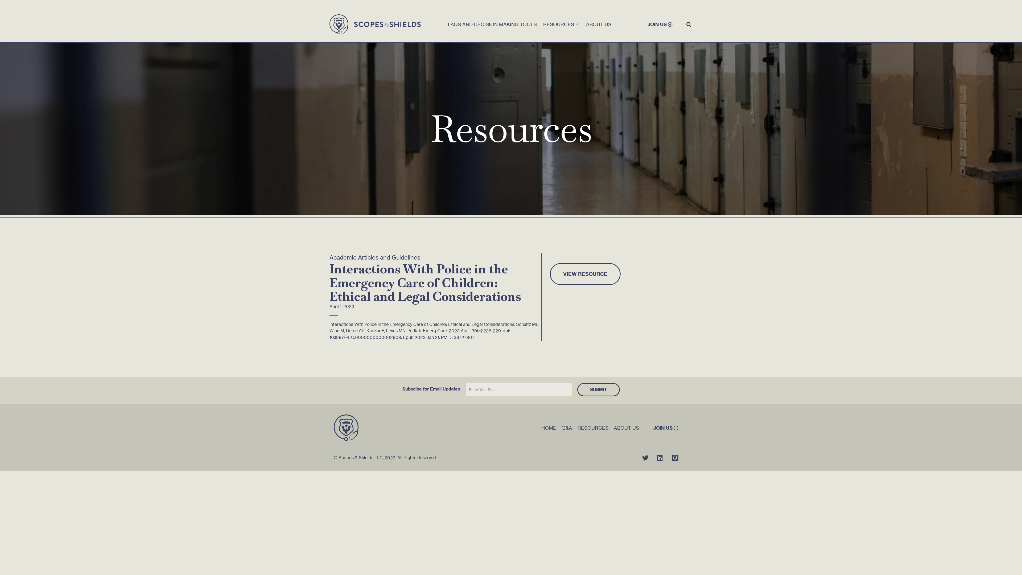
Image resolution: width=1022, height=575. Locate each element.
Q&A (567, 428)
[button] (561, 24)
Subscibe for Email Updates (431, 389)
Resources (593, 428)
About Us (626, 428)
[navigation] (375, 24)
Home (548, 428)
